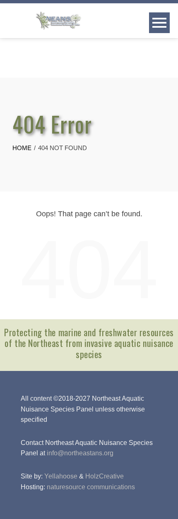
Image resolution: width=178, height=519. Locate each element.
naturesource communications (91, 486)
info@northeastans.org (80, 453)
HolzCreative (104, 476)
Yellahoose (60, 476)
